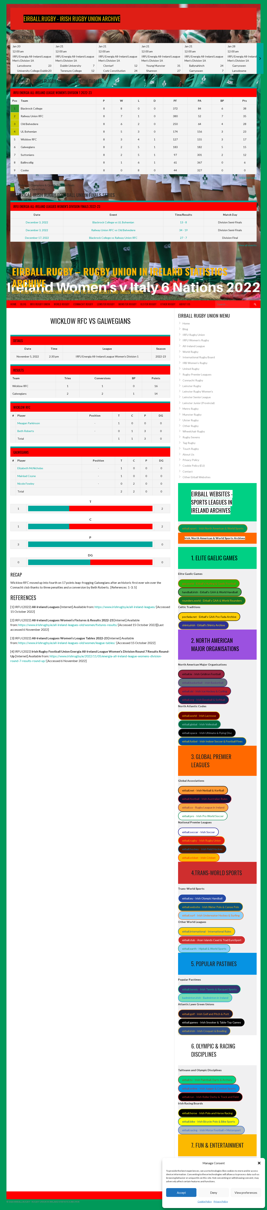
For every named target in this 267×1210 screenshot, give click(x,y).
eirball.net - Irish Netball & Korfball (203, 790)
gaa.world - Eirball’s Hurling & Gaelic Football (209, 583)
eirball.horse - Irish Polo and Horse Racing (207, 1113)
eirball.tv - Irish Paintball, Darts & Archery (207, 1080)
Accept (181, 1192)
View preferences (246, 1192)
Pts (244, 100)
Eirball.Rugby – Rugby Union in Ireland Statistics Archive (119, 277)
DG (161, 415)
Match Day (230, 214)
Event (113, 214)
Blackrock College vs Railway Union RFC (113, 237)
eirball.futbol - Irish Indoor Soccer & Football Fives (212, 741)
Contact (188, 471)
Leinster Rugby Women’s (198, 391)
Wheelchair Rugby (194, 431)
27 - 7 (183, 237)
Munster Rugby (127, 304)
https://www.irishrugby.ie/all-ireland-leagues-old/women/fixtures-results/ (67, 625)
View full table (248, 177)
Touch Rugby (191, 448)
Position (94, 415)
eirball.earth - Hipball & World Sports (204, 948)
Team (24, 100)
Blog (23, 304)
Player (21, 415)
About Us (184, 304)
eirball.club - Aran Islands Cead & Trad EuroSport (211, 940)
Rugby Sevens (191, 437)
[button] (259, 1163)
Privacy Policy (221, 1201)
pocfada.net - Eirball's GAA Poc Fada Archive (209, 616)
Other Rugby (167, 304)
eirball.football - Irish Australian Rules (205, 798)
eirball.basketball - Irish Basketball (202, 682)
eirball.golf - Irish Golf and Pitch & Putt (205, 1014)
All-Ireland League (194, 346)
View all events (247, 245)
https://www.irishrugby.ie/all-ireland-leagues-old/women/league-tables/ (66, 643)
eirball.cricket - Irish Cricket (199, 857)
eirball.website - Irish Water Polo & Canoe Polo (210, 907)
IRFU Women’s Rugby (196, 340)
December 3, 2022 (37, 222)
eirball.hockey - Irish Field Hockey (202, 849)
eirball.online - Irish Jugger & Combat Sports (209, 1088)
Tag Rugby (189, 443)
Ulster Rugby (148, 304)
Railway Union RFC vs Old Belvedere (113, 230)
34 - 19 (183, 230)
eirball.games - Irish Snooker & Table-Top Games (211, 1022)
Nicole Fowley (25, 483)
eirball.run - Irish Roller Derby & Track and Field (210, 1097)
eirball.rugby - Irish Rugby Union (201, 840)
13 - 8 (183, 222)
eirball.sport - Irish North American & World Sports (213, 528)
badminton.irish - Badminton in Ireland (205, 997)
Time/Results (183, 214)
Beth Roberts (25, 431)
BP (222, 100)
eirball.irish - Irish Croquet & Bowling (204, 1031)
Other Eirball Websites (197, 477)
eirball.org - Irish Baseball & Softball (203, 699)
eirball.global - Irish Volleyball (199, 724)
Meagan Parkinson (28, 423)
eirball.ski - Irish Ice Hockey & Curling (204, 691)
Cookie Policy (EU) (194, 465)
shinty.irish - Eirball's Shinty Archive (203, 625)
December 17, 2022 (37, 237)
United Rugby (191, 368)
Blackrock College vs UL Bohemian (113, 222)
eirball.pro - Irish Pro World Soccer (203, 816)
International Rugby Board (199, 357)
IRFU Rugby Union (40, 304)
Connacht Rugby (83, 304)
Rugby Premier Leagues (197, 374)
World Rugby (61, 304)
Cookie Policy (205, 1201)
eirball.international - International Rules (206, 931)
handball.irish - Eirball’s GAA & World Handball (210, 592)
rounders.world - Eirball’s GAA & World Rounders (212, 600)
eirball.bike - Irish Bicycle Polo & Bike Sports (208, 1121)
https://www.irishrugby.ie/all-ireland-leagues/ (125, 607)
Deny (213, 1192)
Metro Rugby (191, 408)
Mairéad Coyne (26, 476)
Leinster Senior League (197, 397)
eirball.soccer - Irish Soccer (198, 832)
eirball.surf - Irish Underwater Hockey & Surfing (211, 915)
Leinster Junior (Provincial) (199, 403)
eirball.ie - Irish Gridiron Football (201, 674)
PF (175, 100)
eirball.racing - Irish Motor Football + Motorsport (211, 1130)
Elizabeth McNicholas (30, 468)
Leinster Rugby (106, 304)
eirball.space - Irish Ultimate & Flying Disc (207, 733)
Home (13, 304)
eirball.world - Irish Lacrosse (199, 715)
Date (37, 214)
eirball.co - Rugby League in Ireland (203, 807)
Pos (14, 100)
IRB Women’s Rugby (195, 363)
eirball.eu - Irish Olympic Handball (202, 898)
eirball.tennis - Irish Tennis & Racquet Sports (209, 989)
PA (199, 100)
